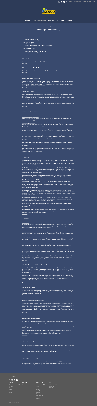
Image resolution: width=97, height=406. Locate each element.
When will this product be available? (31, 52)
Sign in (84, 1)
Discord (69, 20)
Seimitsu (37, 387)
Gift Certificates (77, 1)
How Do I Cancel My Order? (29, 48)
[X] (59, 2)
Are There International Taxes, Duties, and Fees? (34, 46)
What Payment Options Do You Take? (31, 39)
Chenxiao (38, 398)
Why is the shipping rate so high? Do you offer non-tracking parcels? (38, 45)
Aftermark (38, 389)
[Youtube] (61, 2)
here (34, 120)
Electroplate (38, 390)
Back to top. (24, 63)
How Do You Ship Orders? (29, 42)
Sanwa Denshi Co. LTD (40, 384)
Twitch (63, 20)
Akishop (37, 393)
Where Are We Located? (29, 38)
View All (37, 399)
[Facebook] (66, 2)
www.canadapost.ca (26, 279)
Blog (58, 20)
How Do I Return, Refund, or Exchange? (32, 49)
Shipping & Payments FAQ (40, 20)
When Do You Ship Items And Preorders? (32, 41)
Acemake (38, 392)
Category (27, 20)
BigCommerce (15, 401)
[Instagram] (64, 2)
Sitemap (10, 392)
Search (70, 1)
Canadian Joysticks (40, 396)
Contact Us (51, 20)
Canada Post (28, 94)
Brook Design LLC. (39, 395)
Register (89, 1)
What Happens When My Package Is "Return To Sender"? (35, 51)
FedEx (34, 94)
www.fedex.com (36, 279)
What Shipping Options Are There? (31, 44)
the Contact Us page (47, 290)
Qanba (37, 386)
